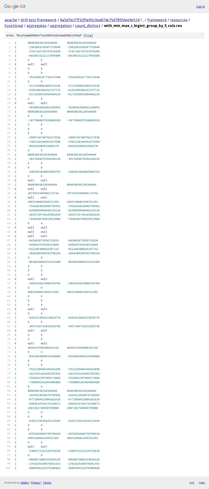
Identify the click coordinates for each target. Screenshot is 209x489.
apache (10, 19)
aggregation (61, 25)
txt (191, 482)
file (88, 35)
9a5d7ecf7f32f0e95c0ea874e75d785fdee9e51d (100, 19)
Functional (13, 25)
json (201, 482)
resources (179, 19)
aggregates (37, 25)
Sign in (200, 6)
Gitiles (25, 483)
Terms (47, 483)
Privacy (35, 483)
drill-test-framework (39, 19)
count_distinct (87, 25)
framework (157, 19)
